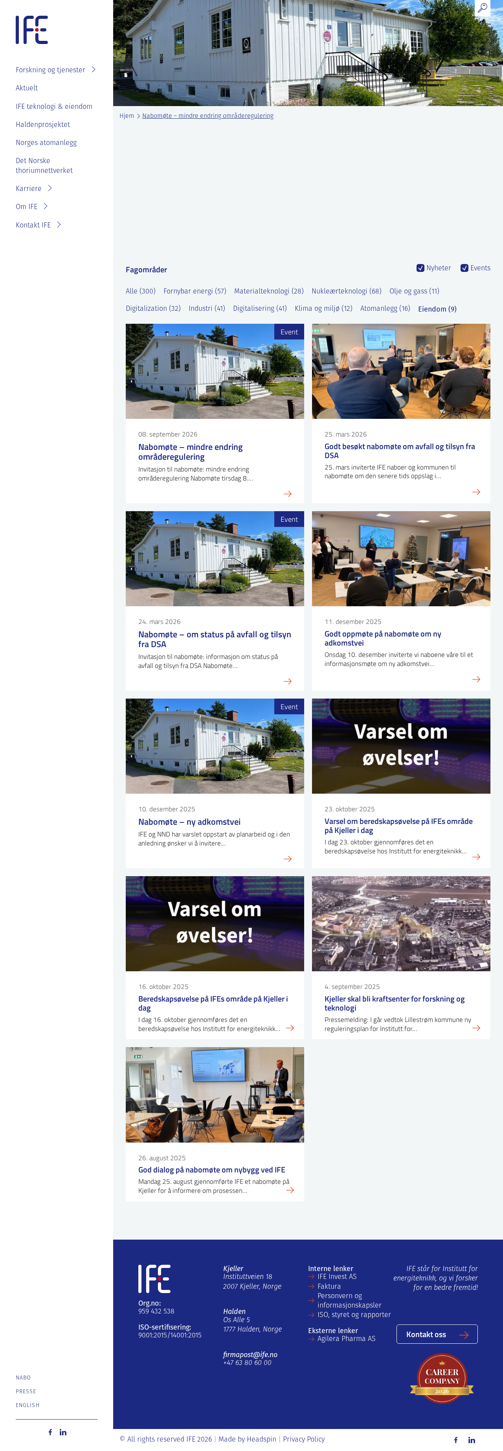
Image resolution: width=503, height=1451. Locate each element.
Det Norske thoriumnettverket (44, 166)
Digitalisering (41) (260, 309)
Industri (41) (207, 309)
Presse (26, 1392)
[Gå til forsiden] (32, 30)
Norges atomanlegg (46, 143)
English (28, 1406)
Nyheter (437, 268)
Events (479, 268)
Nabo (23, 1378)
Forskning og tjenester (50, 70)
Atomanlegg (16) (385, 309)
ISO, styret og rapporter (354, 1315)
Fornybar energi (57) (194, 291)
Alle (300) (141, 291)
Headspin (261, 1440)
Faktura (329, 1287)
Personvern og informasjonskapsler (350, 1301)
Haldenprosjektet (43, 125)
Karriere (29, 189)
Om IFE (26, 207)
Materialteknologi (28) (269, 291)
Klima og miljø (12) (323, 309)
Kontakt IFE (33, 225)
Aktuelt (27, 88)
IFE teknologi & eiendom (54, 107)
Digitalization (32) (153, 309)
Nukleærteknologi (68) (347, 291)
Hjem (126, 116)
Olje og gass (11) (414, 291)
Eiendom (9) (437, 309)
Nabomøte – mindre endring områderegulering (208, 116)
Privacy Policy (304, 1440)
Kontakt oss (426, 1333)
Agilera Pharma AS (347, 1339)
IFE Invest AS (337, 1277)
